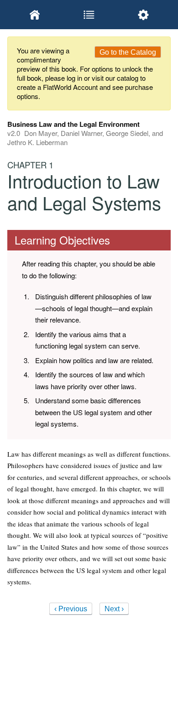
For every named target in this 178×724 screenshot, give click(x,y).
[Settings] (143, 15)
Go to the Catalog (127, 52)
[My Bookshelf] (34, 15)
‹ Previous (70, 609)
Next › (114, 609)
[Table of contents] (89, 15)
